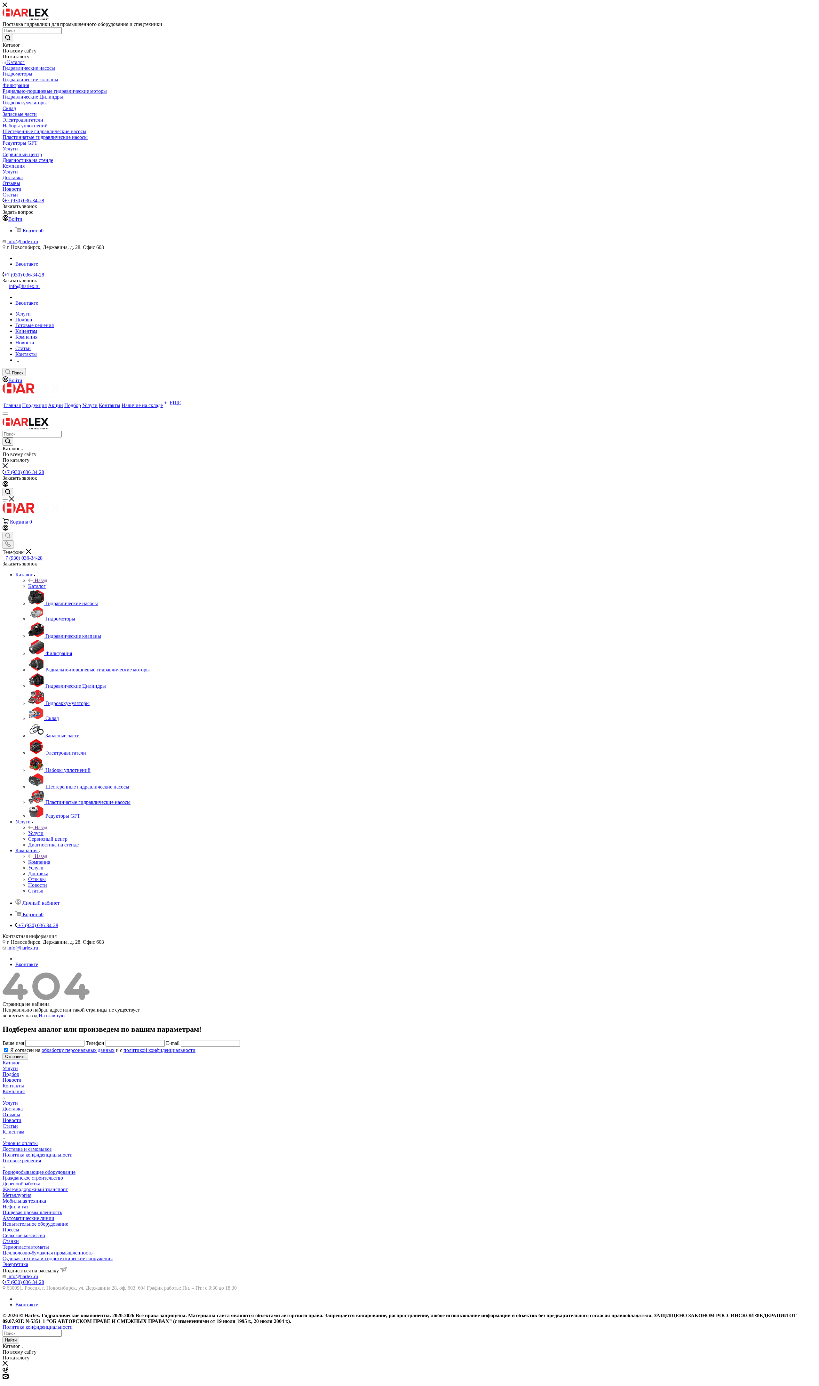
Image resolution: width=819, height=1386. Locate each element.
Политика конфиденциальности (38, 1155)
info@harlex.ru (22, 241)
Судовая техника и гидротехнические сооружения (58, 1258)
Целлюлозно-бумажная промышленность (47, 1252)
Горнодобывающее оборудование (39, 1172)
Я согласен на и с (102, 1050)
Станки (11, 1241)
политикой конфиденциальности (159, 1050)
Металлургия (17, 1195)
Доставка (13, 1108)
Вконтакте (26, 264)
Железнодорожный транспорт (35, 1189)
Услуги (36, 833)
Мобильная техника (24, 1201)
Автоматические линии (28, 1218)
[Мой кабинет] (5, 485)
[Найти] (8, 38)
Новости (12, 1080)
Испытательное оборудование (35, 1224)
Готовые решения (22, 1160)
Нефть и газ (15, 1206)
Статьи (10, 1126)
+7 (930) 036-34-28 (24, 200)
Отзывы (11, 1114)
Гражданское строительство (33, 1178)
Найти (11, 1340)
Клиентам (13, 1131)
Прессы (11, 1229)
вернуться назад (20, 1015)
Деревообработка (21, 1183)
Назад (41, 580)
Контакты (13, 1085)
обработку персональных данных (78, 1050)
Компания (39, 862)
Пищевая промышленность (32, 1212)
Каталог (37, 586)
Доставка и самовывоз (27, 1149)
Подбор (11, 1074)
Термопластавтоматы (26, 1247)
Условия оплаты (20, 1143)
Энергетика (15, 1264)
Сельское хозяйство (24, 1235)
